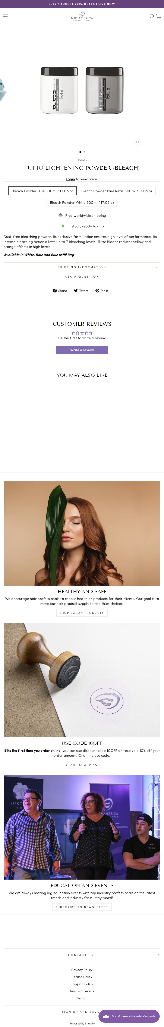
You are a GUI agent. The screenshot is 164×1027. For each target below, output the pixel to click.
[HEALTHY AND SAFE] (82, 533)
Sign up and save (81, 1011)
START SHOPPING (82, 764)
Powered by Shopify (82, 1023)
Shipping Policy (82, 984)
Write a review (82, 350)
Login (70, 179)
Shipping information (82, 267)
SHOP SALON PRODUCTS (82, 612)
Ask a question (82, 276)
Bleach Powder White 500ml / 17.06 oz (82, 202)
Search (82, 998)
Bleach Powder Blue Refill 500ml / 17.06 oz (116, 191)
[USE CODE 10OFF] (82, 680)
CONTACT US (81, 955)
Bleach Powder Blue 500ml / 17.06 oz (42, 191)
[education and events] (82, 827)
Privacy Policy (82, 970)
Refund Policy (82, 977)
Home (81, 160)
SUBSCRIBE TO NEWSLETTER (82, 907)
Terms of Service (82, 991)
